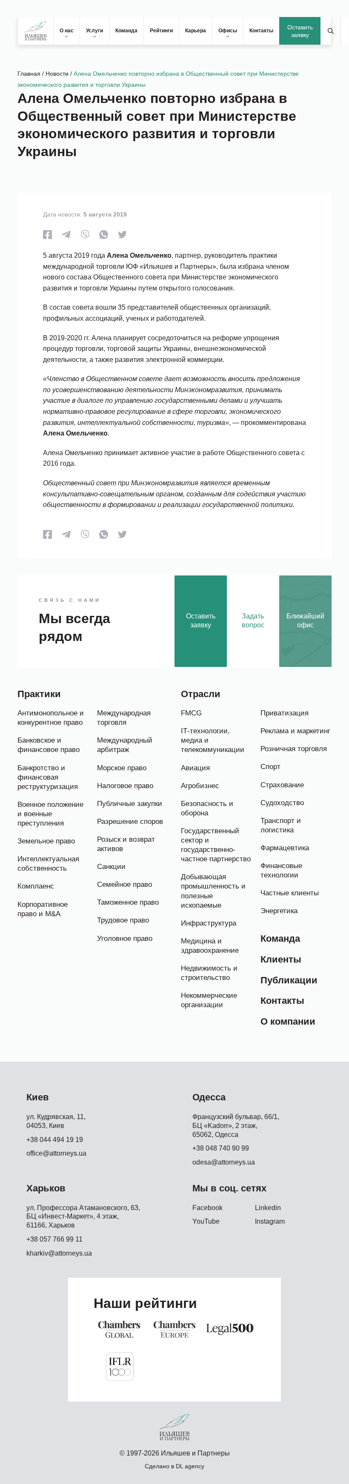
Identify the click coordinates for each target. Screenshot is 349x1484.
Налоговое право (125, 786)
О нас (67, 31)
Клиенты (280, 959)
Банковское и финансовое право (48, 745)
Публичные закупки (129, 804)
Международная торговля (124, 717)
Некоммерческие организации (209, 1000)
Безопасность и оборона (207, 808)
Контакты (261, 31)
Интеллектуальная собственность (48, 863)
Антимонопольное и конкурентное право (50, 717)
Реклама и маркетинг (295, 731)
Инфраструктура (208, 923)
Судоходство (282, 803)
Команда (126, 31)
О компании (287, 1021)
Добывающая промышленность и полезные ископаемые (213, 891)
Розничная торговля (293, 749)
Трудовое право (123, 920)
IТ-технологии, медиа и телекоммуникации (212, 740)
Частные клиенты (289, 893)
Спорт (270, 767)
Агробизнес (200, 786)
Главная (28, 73)
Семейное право (124, 884)
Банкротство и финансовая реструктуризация (47, 777)
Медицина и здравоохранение (210, 945)
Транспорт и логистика (280, 825)
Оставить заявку (300, 31)
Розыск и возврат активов (126, 844)
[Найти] (330, 31)
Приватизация (284, 713)
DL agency (190, 1466)
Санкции (111, 867)
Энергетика (279, 911)
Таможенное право (128, 902)
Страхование (282, 785)
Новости (57, 73)
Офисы (227, 31)
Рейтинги (161, 31)
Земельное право (46, 841)
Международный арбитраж (124, 745)
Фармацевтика (284, 848)
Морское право (121, 768)
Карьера (195, 31)
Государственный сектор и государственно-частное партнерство (216, 845)
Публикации (289, 980)
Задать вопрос (253, 620)
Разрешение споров (130, 821)
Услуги (94, 31)
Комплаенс (35, 886)
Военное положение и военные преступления (50, 813)
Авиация (195, 768)
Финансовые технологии (281, 870)
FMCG (191, 713)
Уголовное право (124, 938)
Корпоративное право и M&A (42, 909)
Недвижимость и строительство (209, 973)
